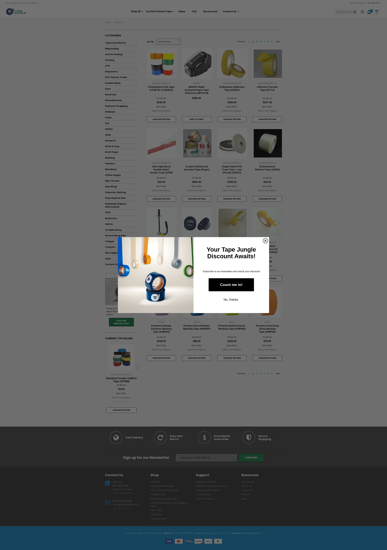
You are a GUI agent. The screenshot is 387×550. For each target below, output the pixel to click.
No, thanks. (231, 299)
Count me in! (231, 285)
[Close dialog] (265, 240)
